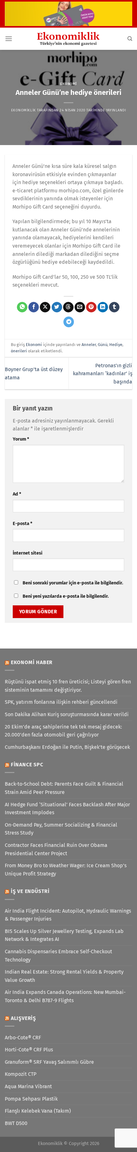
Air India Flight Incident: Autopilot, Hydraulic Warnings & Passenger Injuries (68, 915)
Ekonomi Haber (32, 662)
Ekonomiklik (23, 110)
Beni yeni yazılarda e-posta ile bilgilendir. (66, 596)
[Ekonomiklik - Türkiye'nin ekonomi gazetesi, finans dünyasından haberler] (68, 38)
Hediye (115, 344)
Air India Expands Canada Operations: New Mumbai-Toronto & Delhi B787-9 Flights (65, 996)
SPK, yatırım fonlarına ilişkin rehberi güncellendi (61, 702)
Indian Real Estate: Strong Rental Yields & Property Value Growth (64, 976)
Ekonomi (68, 84)
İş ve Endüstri (30, 891)
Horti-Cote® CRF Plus (29, 1050)
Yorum (21, 439)
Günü (102, 344)
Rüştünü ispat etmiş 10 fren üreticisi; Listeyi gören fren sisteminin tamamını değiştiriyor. (68, 686)
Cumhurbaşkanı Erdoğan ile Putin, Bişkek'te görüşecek (67, 747)
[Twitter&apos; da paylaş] (57, 307)
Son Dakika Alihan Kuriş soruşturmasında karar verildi (67, 714)
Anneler (89, 344)
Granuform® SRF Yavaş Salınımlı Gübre (49, 1062)
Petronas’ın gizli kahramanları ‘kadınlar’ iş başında (102, 374)
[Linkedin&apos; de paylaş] (102, 307)
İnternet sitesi (27, 553)
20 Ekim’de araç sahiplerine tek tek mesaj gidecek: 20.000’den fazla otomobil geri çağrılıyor (63, 731)
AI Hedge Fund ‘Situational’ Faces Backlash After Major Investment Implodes (67, 809)
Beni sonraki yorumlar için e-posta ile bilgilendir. (73, 583)
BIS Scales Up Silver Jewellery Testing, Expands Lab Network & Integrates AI (64, 935)
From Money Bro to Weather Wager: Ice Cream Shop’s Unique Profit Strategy (65, 869)
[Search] (129, 39)
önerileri (19, 351)
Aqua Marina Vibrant (28, 1086)
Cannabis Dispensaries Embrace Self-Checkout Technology (58, 956)
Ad (17, 494)
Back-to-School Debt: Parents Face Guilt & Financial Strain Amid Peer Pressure (64, 788)
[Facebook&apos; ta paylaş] (33, 307)
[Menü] (8, 38)
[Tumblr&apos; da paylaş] (114, 307)
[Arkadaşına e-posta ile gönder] (80, 307)
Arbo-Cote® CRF (23, 1038)
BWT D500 (16, 1123)
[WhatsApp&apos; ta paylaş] (22, 307)
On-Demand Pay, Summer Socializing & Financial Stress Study (61, 829)
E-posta (22, 523)
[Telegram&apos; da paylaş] (68, 321)
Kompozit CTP (20, 1074)
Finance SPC (27, 765)
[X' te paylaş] (45, 307)
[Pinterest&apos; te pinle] (91, 307)
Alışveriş (23, 1018)
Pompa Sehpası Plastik (31, 1099)
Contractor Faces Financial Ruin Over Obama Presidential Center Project (56, 849)
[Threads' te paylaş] (68, 307)
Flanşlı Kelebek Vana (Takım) (38, 1111)
